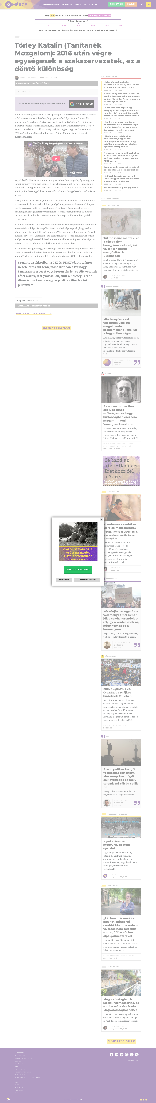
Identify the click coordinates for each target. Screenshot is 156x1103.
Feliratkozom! (78, 569)
